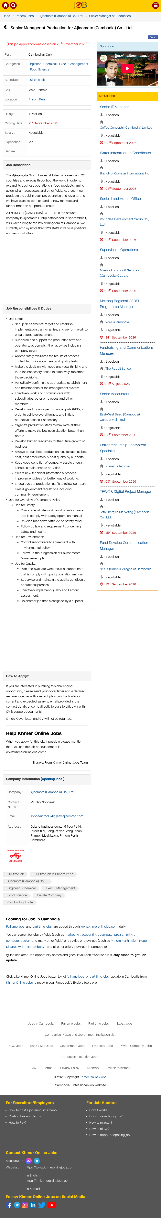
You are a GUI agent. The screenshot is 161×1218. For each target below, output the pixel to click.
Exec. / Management (73, 64)
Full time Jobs (71, 1024)
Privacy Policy (69, 1068)
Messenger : (14, 1161)
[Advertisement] (47, 272)
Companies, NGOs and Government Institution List (80, 1035)
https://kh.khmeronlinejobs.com (48, 1181)
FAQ (33, 1068)
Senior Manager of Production (110, 16)
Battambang (35, 947)
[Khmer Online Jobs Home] (5, 6)
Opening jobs (52, 779)
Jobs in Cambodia (41, 1024)
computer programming (116, 935)
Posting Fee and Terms (25, 1116)
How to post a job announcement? (33, 1110)
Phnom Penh (25, 16)
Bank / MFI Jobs (41, 1046)
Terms (48, 1068)
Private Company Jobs (136, 1046)
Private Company (49, 895)
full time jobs (75, 977)
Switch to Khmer (118, 1068)
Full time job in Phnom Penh (54, 874)
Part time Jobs (98, 1024)
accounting (89, 935)
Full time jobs (15, 927)
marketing (72, 935)
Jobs (6, 16)
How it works (98, 1110)
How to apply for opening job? (110, 1135)
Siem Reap (139, 941)
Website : (12, 1168)
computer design (18, 941)
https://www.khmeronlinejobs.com (50, 1168)
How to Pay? (18, 1123)
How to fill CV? (99, 1129)
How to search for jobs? (106, 1116)
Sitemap (93, 1068)
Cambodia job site (20, 902)
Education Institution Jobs (80, 1057)
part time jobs (42, 927)
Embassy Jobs (102, 1046)
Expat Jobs (124, 1024)
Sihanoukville (15, 947)
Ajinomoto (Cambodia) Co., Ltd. (61, 16)
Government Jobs (72, 1046)
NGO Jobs (15, 1046)
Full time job (36, 80)
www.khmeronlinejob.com (98, 927)
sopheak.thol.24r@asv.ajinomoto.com (56, 816)
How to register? (100, 1123)
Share (153, 37)
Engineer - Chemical (42, 64)
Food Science (39, 70)
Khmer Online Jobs (19, 983)
